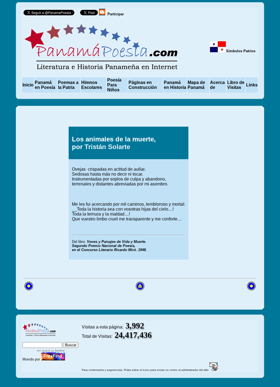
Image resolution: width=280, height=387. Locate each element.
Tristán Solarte (107, 146)
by (57, 350)
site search (43, 350)
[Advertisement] (220, 193)
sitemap (46, 339)
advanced (69, 339)
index (28, 339)
